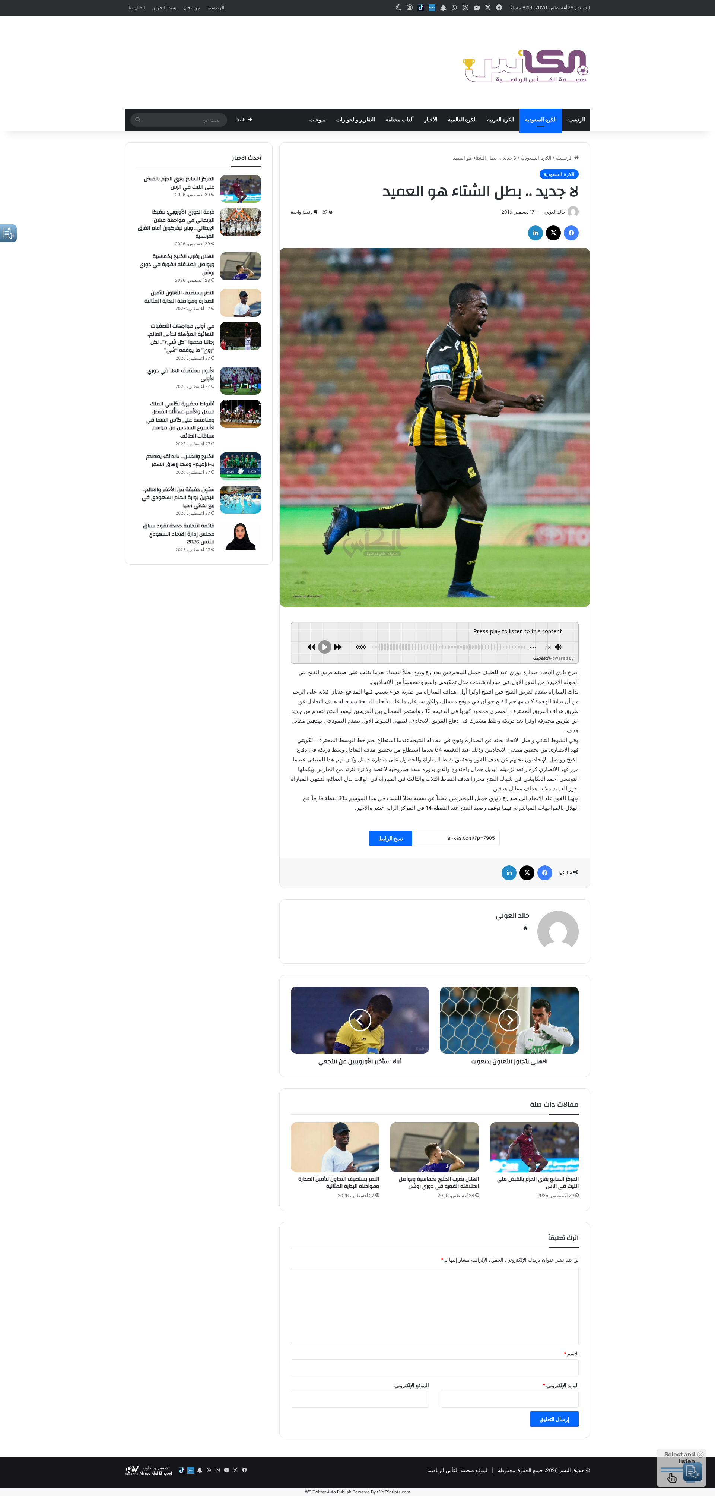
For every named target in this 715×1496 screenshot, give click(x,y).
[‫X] (553, 232)
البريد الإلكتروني (561, 1385)
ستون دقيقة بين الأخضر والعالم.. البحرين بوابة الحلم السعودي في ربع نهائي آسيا (178, 498)
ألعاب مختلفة (399, 120)
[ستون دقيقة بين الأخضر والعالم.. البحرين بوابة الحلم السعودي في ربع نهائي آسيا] (240, 500)
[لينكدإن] (535, 232)
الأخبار (431, 120)
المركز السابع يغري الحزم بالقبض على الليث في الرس (538, 1182)
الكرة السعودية (541, 120)
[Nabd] (432, 7)
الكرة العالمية (462, 120)
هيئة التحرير (165, 7)
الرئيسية (216, 7)
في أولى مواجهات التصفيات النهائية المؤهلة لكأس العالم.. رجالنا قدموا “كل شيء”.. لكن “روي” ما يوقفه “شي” (180, 338)
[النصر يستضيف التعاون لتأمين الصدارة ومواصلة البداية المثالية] (335, 1147)
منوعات (317, 120)
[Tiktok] (420, 7)
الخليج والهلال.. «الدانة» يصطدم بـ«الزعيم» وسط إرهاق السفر (180, 461)
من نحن (192, 7)
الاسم (571, 1354)
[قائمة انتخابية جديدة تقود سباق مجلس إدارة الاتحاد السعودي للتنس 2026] (240, 536)
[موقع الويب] (525, 928)
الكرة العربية (500, 120)
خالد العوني (554, 212)
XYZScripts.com (394, 1492)
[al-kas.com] (525, 62)
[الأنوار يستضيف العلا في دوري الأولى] (240, 381)
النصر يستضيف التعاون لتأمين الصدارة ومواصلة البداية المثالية (338, 1182)
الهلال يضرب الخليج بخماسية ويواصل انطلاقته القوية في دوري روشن (439, 1182)
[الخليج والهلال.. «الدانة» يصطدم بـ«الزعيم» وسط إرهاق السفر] (240, 466)
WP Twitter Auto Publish (328, 1492)
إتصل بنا (136, 7)
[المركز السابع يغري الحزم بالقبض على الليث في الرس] (534, 1147)
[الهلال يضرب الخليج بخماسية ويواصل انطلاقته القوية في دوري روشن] (434, 1147)
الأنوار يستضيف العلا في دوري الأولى (180, 375)
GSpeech (541, 658)
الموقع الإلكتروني (411, 1385)
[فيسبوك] (571, 232)
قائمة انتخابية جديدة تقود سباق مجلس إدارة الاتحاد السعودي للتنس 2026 (178, 534)
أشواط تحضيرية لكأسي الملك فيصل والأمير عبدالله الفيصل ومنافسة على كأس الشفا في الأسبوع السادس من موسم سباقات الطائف (180, 420)
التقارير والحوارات (355, 120)
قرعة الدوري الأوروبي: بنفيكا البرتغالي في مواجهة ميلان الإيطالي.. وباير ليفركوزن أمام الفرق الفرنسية (176, 224)
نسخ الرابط (391, 838)
